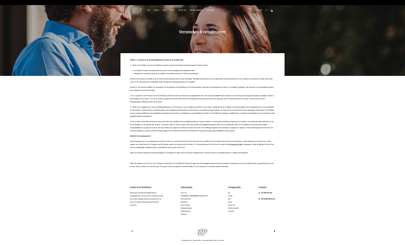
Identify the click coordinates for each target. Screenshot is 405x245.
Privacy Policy (185, 205)
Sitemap (183, 214)
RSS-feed (221, 240)
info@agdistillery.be (268, 199)
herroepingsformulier (235, 144)
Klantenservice (186, 211)
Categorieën (234, 187)
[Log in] (266, 10)
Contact (259, 10)
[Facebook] (274, 231)
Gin (148, 10)
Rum (164, 10)
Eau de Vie (182, 10)
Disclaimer (184, 202)
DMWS (210, 240)
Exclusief (210, 10)
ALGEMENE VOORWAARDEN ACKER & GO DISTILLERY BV (194, 197)
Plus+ (215, 240)
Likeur (171, 10)
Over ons (184, 193)
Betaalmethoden (186, 208)
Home (250, 50)
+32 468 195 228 (266, 193)
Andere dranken (196, 10)
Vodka (156, 10)
